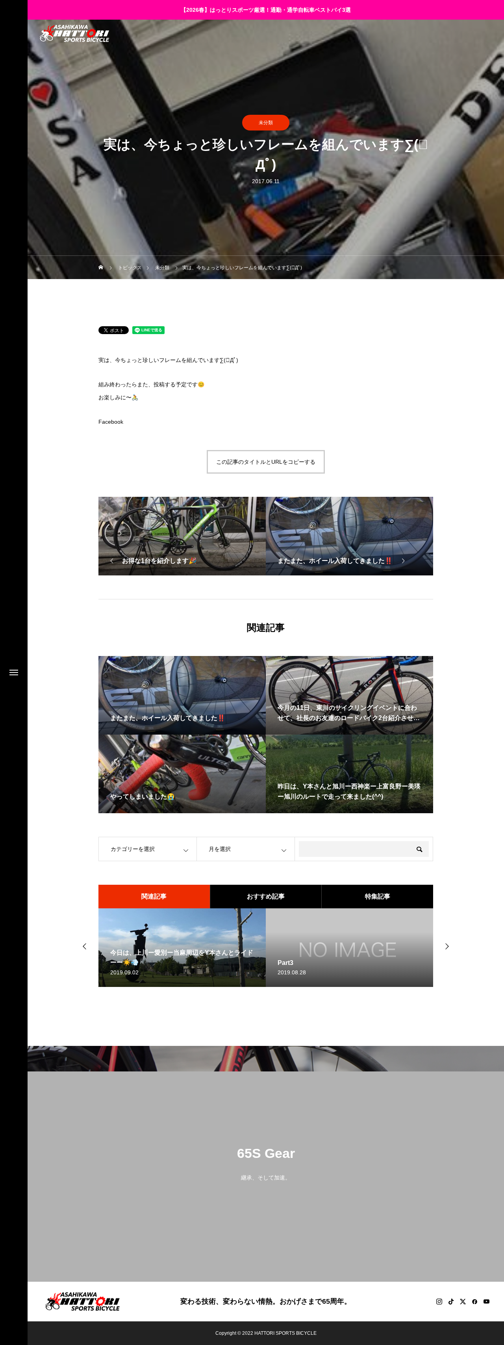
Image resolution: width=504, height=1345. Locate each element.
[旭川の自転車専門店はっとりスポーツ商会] (74, 33)
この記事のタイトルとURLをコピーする (265, 462)
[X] (463, 1301)
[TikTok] (451, 1301)
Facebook (110, 422)
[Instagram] (439, 1301)
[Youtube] (486, 1301)
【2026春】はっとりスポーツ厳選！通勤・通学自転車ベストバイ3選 (266, 10)
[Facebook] (474, 1301)
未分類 (266, 122)
